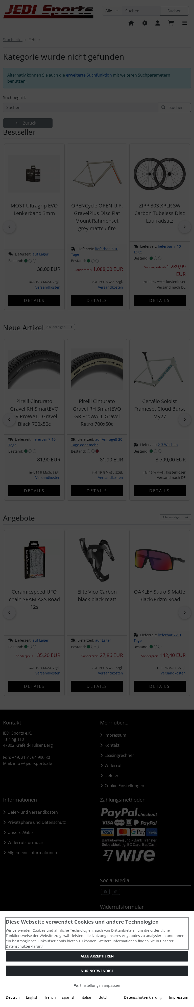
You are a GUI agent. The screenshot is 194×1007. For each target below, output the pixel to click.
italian (87, 997)
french (50, 997)
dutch (104, 997)
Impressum (178, 997)
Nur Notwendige (97, 970)
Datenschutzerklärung (143, 997)
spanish (69, 997)
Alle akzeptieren (97, 956)
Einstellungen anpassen (99, 985)
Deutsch (13, 997)
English (32, 997)
